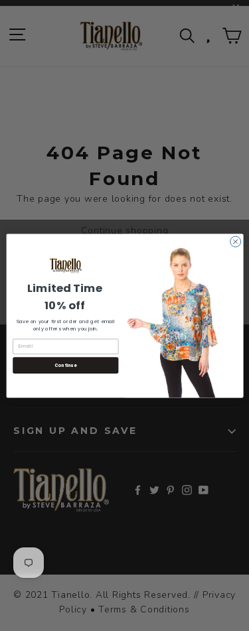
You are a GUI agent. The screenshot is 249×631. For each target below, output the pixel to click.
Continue (65, 365)
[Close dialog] (235, 241)
